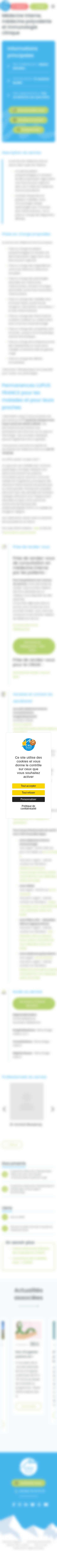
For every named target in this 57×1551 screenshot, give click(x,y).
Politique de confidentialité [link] (28, 807)
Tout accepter (28, 786)
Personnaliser (28, 799)
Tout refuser (28, 792)
